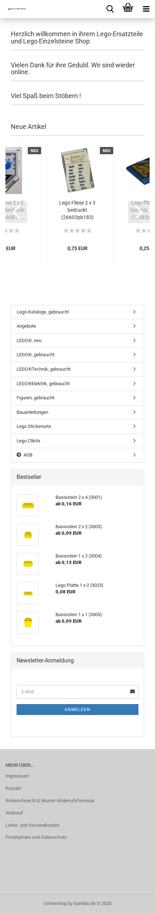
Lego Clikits (28, 440)
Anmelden (77, 709)
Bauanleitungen (32, 412)
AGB (26, 455)
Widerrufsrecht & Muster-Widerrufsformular (49, 800)
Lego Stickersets (34, 426)
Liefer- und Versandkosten (32, 825)
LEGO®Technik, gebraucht (44, 369)
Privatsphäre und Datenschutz (36, 837)
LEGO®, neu (29, 340)
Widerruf (14, 813)
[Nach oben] (135, 902)
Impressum (17, 776)
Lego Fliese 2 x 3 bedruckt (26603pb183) (77, 210)
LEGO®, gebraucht (35, 354)
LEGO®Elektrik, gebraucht (43, 383)
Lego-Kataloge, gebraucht (43, 312)
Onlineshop (55, 903)
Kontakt (13, 788)
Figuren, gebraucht (35, 397)
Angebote (26, 326)
